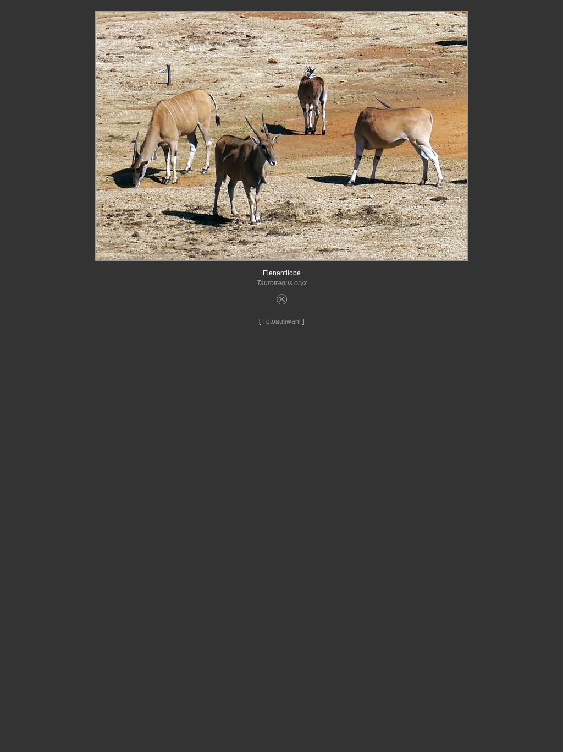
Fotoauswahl (281, 321)
